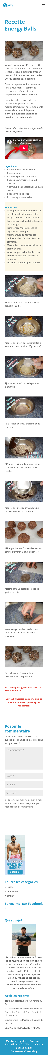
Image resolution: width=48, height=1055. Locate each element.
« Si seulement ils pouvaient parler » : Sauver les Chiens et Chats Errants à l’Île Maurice (23, 1012)
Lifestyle (9, 886)
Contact (34, 1041)
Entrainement (12, 891)
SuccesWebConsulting (24, 1051)
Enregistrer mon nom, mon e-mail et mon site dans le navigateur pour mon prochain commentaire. (23, 803)
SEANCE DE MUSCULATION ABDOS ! (23, 1027)
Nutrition (9, 895)
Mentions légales (16, 1041)
